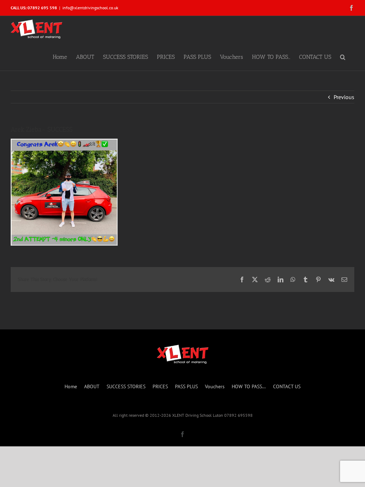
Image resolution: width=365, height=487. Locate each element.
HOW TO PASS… (249, 386)
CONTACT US (286, 386)
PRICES (160, 386)
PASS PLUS (186, 386)
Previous (344, 97)
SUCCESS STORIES (126, 386)
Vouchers (215, 386)
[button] (342, 56)
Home (71, 386)
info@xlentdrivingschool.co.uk (90, 7)
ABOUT (91, 386)
